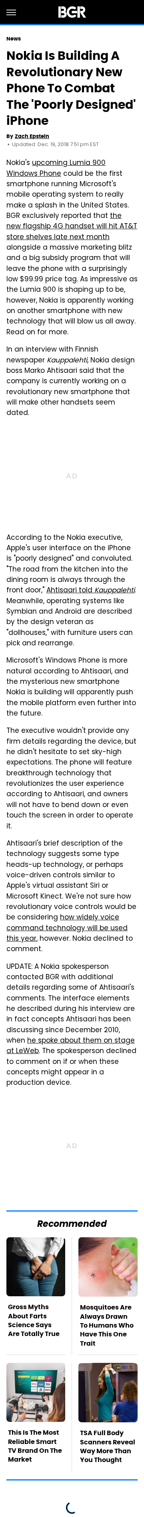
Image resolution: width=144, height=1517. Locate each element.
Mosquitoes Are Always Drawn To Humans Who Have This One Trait (107, 1325)
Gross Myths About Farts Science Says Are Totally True (34, 1320)
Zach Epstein (32, 136)
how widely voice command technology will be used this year (67, 928)
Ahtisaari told (90, 590)
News (13, 38)
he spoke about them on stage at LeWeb (70, 1046)
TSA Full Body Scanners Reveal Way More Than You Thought (107, 1446)
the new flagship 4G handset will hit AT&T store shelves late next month (71, 227)
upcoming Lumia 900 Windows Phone (56, 168)
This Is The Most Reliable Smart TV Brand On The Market (35, 1446)
